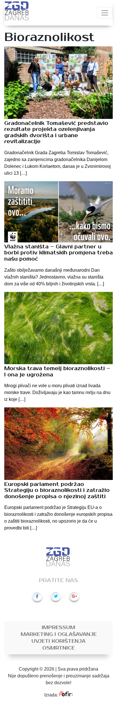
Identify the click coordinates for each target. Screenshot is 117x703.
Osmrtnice (58, 648)
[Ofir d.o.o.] (65, 694)
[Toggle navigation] (105, 12)
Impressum (58, 627)
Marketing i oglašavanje (59, 634)
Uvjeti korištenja (58, 641)
